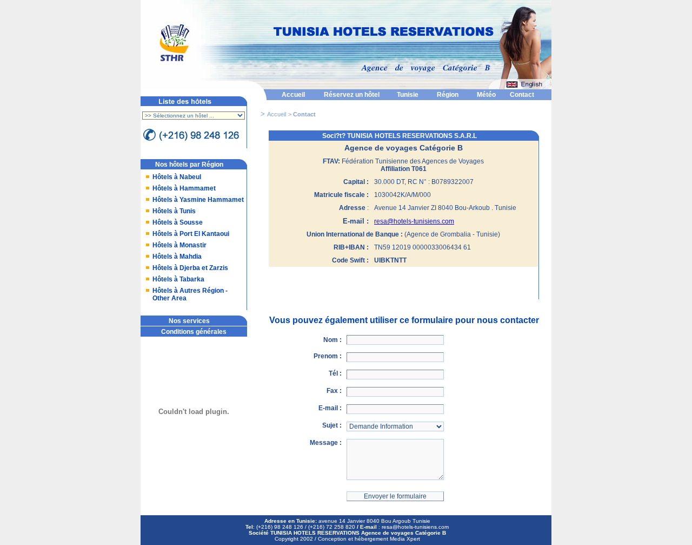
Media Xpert (405, 539)
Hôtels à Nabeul (176, 177)
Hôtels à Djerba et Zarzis (190, 268)
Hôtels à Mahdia (177, 256)
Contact (522, 95)
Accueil (293, 95)
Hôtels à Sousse (177, 222)
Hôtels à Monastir (179, 245)
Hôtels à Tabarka (178, 279)
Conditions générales (194, 332)
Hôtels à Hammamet (184, 188)
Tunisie (407, 95)
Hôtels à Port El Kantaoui (190, 234)
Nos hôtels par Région (189, 164)
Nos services (189, 321)
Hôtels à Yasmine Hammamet (198, 199)
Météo (486, 95)
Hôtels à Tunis (174, 211)
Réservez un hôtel (352, 95)
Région (447, 95)
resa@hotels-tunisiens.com (414, 221)
